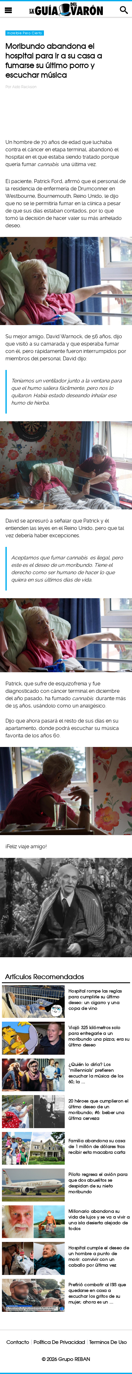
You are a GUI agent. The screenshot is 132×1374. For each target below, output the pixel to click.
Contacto (17, 1342)
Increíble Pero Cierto (24, 33)
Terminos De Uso (108, 1342)
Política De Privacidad (59, 1342)
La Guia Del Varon (66, 9)
